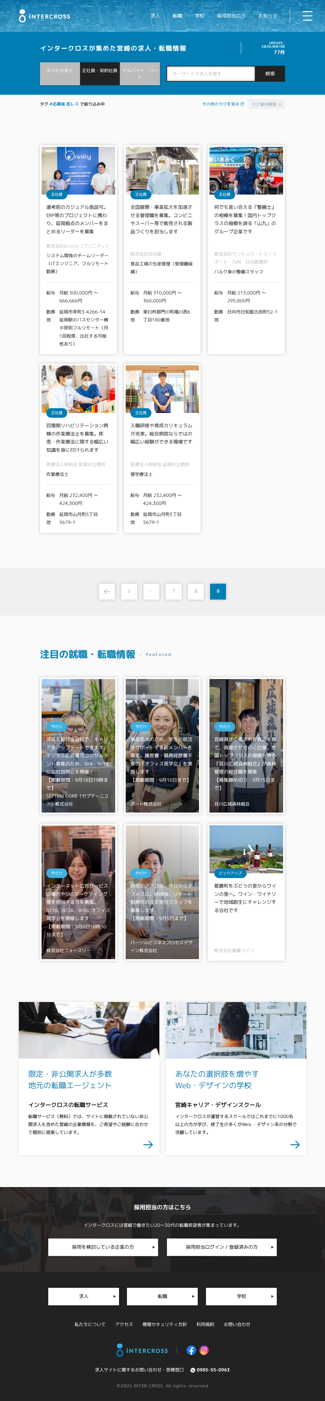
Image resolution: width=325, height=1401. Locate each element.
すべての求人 (60, 70)
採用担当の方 (231, 15)
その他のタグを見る (221, 104)
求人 (155, 15)
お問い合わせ (237, 1324)
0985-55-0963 (213, 1370)
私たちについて (90, 1324)
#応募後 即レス (64, 104)
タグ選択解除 (265, 104)
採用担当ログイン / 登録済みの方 (222, 1247)
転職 (177, 15)
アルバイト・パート (140, 73)
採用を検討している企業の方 (103, 1247)
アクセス (124, 1324)
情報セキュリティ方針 (165, 1324)
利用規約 (205, 1324)
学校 (199, 15)
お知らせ (267, 15)
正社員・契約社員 (100, 70)
